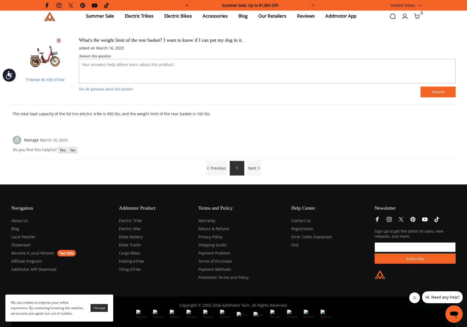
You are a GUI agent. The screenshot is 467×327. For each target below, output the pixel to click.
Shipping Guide (212, 244)
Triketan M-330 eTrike (45, 79)
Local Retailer (23, 236)
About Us (19, 220)
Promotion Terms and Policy (223, 277)
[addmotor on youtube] (425, 221)
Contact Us (301, 220)
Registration (302, 228)
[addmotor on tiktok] (436, 221)
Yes (63, 150)
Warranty (206, 220)
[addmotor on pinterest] (413, 221)
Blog (15, 228)
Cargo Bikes (129, 253)
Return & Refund (213, 228)
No (72, 150)
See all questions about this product (106, 89)
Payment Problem (214, 253)
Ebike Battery (131, 236)
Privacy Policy (210, 236)
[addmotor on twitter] (401, 221)
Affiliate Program (26, 261)
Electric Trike (130, 220)
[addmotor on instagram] (389, 221)
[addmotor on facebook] (377, 221)
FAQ (295, 244)
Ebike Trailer (130, 244)
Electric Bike (130, 228)
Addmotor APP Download (33, 269)
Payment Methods (214, 269)
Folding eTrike (131, 261)
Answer (438, 92)
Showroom (21, 244)
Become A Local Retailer (33, 253)
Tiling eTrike (130, 269)
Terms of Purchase (215, 261)
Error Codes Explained (311, 236)
